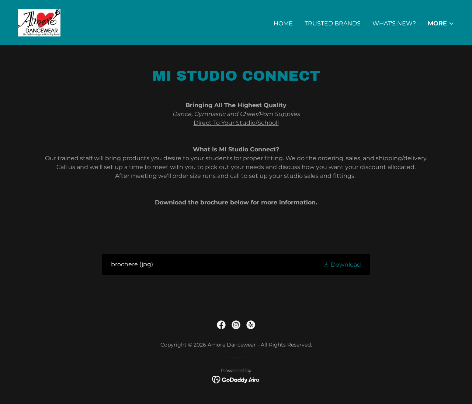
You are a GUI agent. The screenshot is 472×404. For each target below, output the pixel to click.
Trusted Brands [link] (333, 23)
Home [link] (283, 23)
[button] (441, 24)
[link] (39, 22)
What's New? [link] (394, 23)
